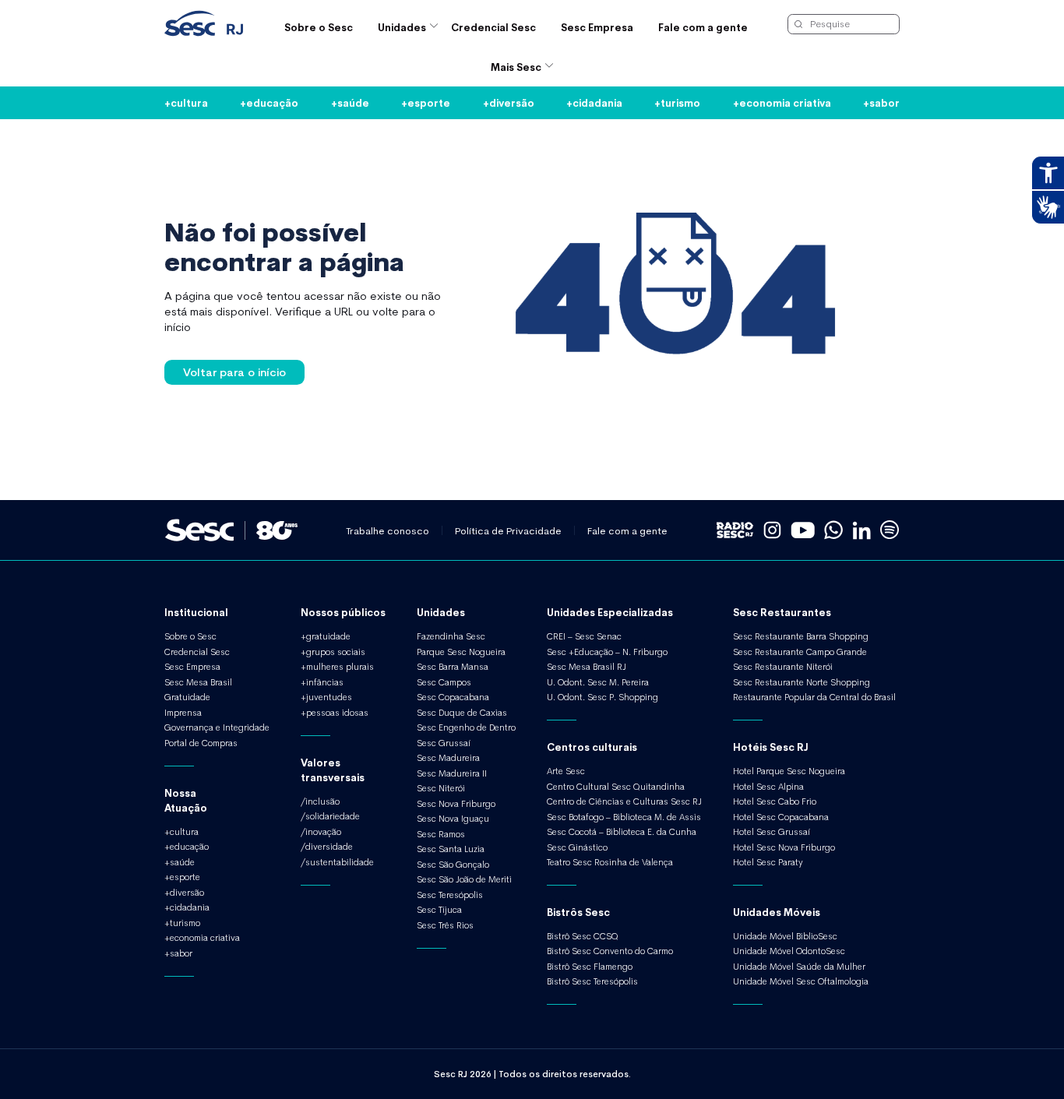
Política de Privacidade (508, 531)
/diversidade (327, 846)
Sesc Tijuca (439, 909)
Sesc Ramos (441, 834)
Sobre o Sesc (318, 26)
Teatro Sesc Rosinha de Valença (610, 862)
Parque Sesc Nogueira (461, 651)
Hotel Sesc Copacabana (781, 817)
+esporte (425, 102)
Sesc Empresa (597, 26)
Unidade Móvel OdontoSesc (789, 951)
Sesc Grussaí (443, 743)
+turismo (677, 102)
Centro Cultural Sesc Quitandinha (616, 786)
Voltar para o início (234, 372)
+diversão (508, 102)
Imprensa (183, 712)
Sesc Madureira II (452, 773)
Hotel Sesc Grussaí (771, 831)
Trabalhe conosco (387, 531)
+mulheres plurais (337, 666)
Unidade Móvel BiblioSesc (785, 936)
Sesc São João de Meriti (464, 879)
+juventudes (326, 697)
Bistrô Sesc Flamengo (589, 966)
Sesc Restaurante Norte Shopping (801, 682)
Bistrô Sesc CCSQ (582, 936)
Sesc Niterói (441, 788)
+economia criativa (782, 102)
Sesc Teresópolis (450, 894)
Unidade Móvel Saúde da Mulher (799, 966)
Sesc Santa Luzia (450, 849)
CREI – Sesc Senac (584, 636)
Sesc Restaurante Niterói (783, 666)
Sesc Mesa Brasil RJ (586, 666)
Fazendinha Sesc (451, 636)
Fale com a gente (703, 26)
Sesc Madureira (448, 757)
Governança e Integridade (217, 727)
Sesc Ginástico (577, 847)
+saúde (350, 102)
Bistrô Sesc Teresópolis (592, 981)
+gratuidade (326, 636)
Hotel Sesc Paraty (768, 862)
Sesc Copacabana (453, 697)
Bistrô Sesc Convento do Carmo (610, 951)
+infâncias (322, 682)
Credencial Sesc (493, 26)
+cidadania (594, 102)
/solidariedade (330, 816)
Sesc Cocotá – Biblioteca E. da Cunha (621, 831)
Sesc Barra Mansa (452, 666)
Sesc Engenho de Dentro (466, 727)
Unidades (402, 26)
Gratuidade (187, 697)
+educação (269, 102)
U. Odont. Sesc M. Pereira (598, 682)
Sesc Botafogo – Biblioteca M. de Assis (624, 817)
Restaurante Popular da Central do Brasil (814, 697)
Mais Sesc (516, 66)
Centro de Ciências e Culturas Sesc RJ (624, 801)
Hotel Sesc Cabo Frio (774, 801)
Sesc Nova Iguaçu (453, 818)
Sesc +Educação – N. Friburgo (607, 651)
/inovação (321, 831)
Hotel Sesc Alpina (768, 786)
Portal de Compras (201, 743)
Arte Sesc (566, 771)
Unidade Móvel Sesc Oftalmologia (800, 981)
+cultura (186, 102)
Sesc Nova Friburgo (456, 803)
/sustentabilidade (337, 862)
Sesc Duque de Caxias (462, 712)
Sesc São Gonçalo (453, 864)
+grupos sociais (333, 651)
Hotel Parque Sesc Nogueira (789, 771)
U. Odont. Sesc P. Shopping (602, 697)
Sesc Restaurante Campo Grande (800, 651)
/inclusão (320, 801)
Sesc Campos (444, 682)
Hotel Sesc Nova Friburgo (784, 847)
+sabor (881, 102)
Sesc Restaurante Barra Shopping (800, 636)
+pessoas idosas (334, 712)
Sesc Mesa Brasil (198, 682)
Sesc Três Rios (445, 925)
